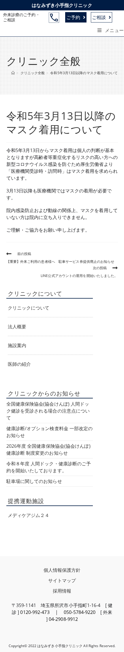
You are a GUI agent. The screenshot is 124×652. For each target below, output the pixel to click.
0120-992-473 (34, 612)
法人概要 (17, 326)
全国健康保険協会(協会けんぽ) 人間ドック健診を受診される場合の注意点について (48, 411)
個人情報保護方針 (62, 570)
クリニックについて (29, 308)
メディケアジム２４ (29, 515)
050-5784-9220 (79, 612)
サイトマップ (62, 580)
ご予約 (73, 17)
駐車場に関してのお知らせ (34, 481)
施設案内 (17, 345)
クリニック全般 (43, 61)
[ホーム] (13, 72)
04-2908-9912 (63, 619)
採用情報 (62, 591)
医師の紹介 (19, 364)
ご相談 (99, 17)
